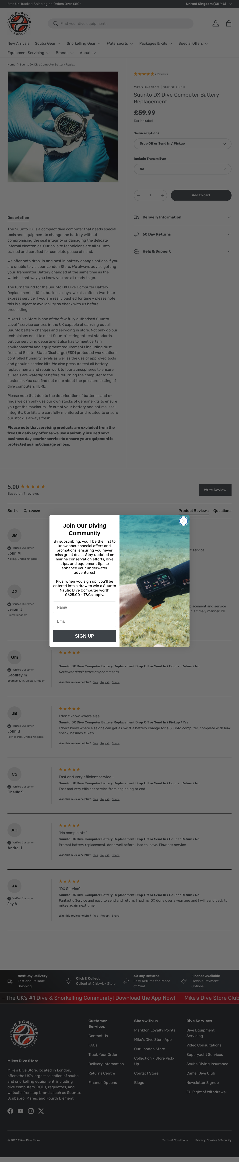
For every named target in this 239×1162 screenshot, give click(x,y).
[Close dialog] (183, 521)
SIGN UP (84, 636)
